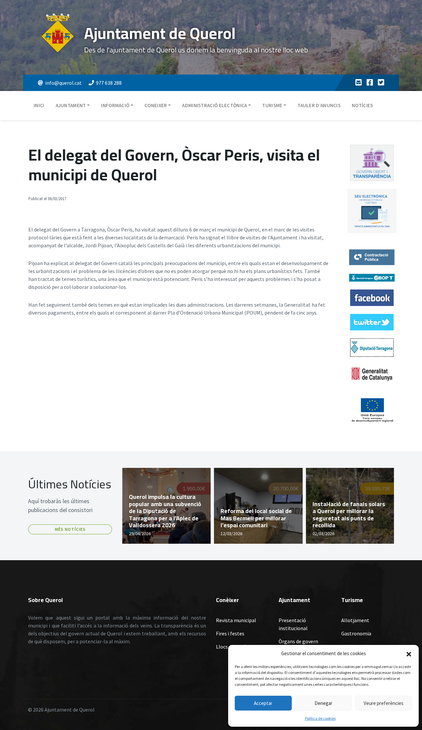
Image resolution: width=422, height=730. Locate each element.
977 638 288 (109, 82)
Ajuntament (71, 105)
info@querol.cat (63, 82)
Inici (39, 105)
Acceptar (263, 703)
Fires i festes (230, 633)
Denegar (323, 703)
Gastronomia (356, 633)
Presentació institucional (293, 624)
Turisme (272, 105)
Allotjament (355, 620)
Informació (115, 105)
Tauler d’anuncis (319, 105)
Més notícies (70, 529)
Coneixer (155, 105)
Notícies (362, 105)
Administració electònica (214, 105)
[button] (409, 653)
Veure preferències (384, 703)
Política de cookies (320, 718)
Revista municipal (236, 620)
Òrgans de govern (298, 641)
